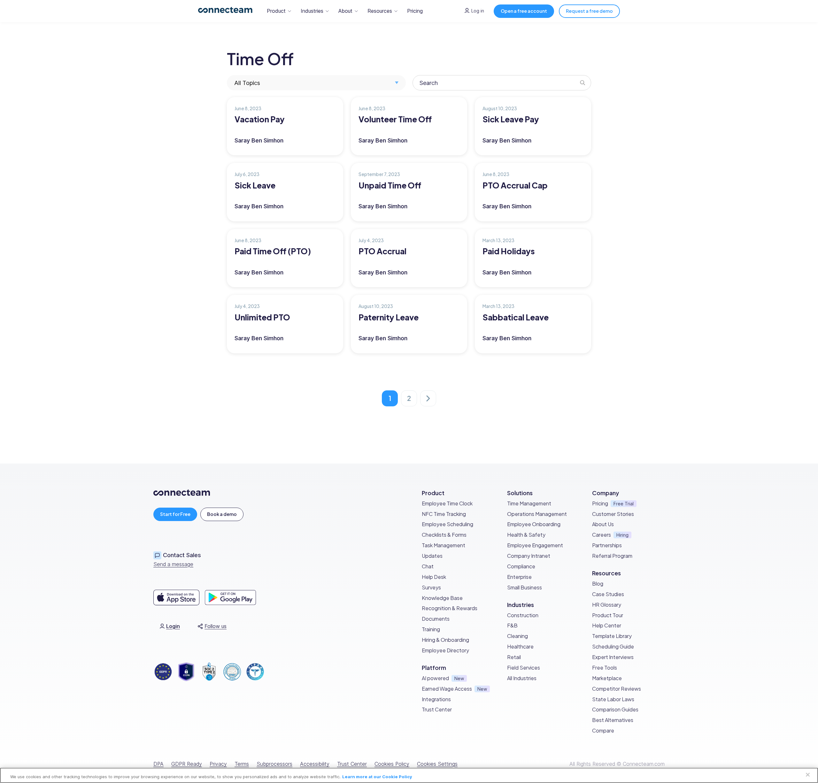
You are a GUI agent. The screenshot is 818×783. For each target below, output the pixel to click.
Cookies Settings (437, 764)
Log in (477, 10)
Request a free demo (589, 11)
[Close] (808, 775)
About (345, 11)
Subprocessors (274, 764)
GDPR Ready (186, 764)
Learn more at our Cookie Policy (377, 776)
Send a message (173, 564)
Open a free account (524, 11)
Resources (379, 11)
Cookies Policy (391, 764)
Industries (312, 11)
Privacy (218, 764)
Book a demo (222, 514)
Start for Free (175, 514)
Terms (242, 764)
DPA (158, 764)
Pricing (415, 11)
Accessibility (314, 764)
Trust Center (352, 764)
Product (276, 11)
